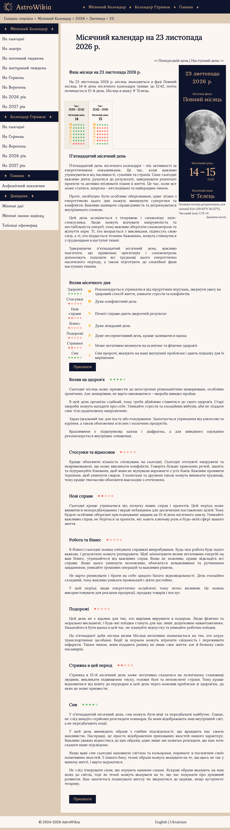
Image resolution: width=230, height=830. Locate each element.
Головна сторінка (18, 18)
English (161, 822)
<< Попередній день (171, 60)
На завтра (11, 48)
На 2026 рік (14, 97)
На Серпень (13, 77)
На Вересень (14, 87)
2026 (80, 18)
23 (112, 18)
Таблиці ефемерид (19, 225)
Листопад (97, 18)
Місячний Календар (107, 7)
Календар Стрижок (152, 7)
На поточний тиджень (23, 58)
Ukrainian (178, 822)
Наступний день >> (207, 60)
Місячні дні (12, 206)
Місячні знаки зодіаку (23, 216)
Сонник (186, 7)
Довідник (19, 196)
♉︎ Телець (141, 90)
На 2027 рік (13, 106)
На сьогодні (13, 39)
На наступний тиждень (24, 68)
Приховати (82, 367)
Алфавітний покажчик (23, 186)
